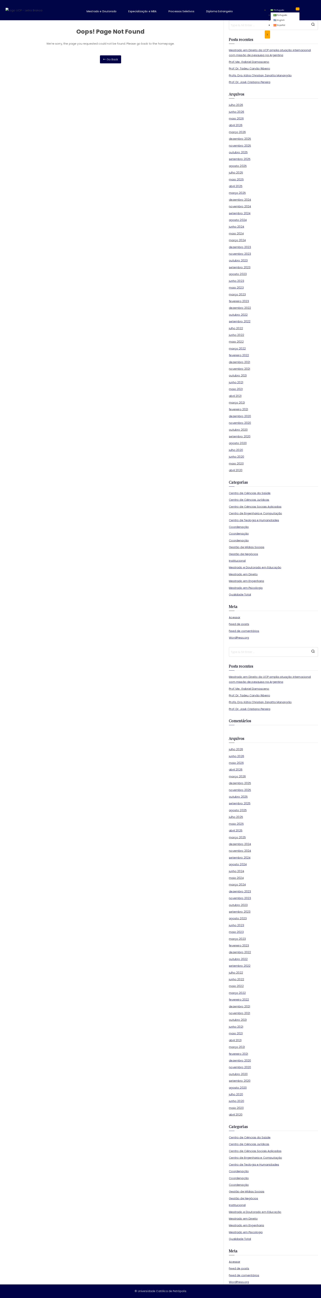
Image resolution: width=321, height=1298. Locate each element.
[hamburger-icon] (297, 8)
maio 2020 (236, 463)
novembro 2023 (240, 254)
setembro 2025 (239, 159)
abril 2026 (235, 125)
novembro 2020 (240, 423)
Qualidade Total (240, 594)
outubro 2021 (238, 375)
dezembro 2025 (240, 139)
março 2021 (237, 402)
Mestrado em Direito (243, 574)
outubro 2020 (238, 430)
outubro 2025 (238, 152)
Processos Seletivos (181, 11)
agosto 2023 (238, 274)
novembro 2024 (240, 206)
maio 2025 (236, 179)
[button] (104, 11)
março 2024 (237, 240)
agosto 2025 (238, 166)
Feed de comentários (244, 631)
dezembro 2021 (239, 362)
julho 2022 (236, 328)
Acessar (234, 617)
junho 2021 (236, 382)
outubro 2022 (238, 315)
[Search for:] (273, 652)
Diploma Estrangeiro (219, 11)
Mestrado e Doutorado (101, 11)
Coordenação (239, 527)
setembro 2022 (239, 321)
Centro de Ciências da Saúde (249, 493)
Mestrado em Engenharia (246, 581)
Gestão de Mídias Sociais (246, 547)
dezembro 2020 (240, 416)
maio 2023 (236, 287)
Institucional (237, 561)
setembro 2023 (239, 267)
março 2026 (237, 132)
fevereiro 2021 (238, 409)
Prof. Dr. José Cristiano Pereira (249, 82)
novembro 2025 (240, 146)
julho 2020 (236, 450)
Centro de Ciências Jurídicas (249, 500)
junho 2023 (236, 281)
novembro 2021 (239, 369)
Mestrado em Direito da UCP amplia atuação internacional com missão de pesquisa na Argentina (270, 52)
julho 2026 (236, 105)
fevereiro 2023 (239, 301)
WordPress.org (239, 638)
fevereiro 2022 (239, 355)
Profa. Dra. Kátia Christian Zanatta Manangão (260, 75)
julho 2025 (236, 172)
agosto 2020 (238, 443)
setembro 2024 (239, 213)
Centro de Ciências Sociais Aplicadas (255, 507)
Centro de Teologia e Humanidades (254, 520)
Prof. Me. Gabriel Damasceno (249, 62)
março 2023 (237, 294)
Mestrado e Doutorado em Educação (255, 567)
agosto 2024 (238, 220)
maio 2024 (236, 233)
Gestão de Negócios (243, 554)
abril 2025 (235, 186)
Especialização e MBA (142, 11)
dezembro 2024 (240, 200)
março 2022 (237, 348)
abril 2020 (235, 470)
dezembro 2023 (240, 247)
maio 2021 (236, 389)
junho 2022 (236, 335)
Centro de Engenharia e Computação (255, 513)
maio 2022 (236, 342)
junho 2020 (236, 457)
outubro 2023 (238, 260)
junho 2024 (236, 227)
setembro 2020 (239, 436)
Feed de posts (239, 624)
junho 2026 (236, 112)
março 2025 (237, 193)
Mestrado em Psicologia (245, 588)
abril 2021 (235, 396)
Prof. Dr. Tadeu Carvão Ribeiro (249, 68)
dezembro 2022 (240, 308)
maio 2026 (236, 118)
